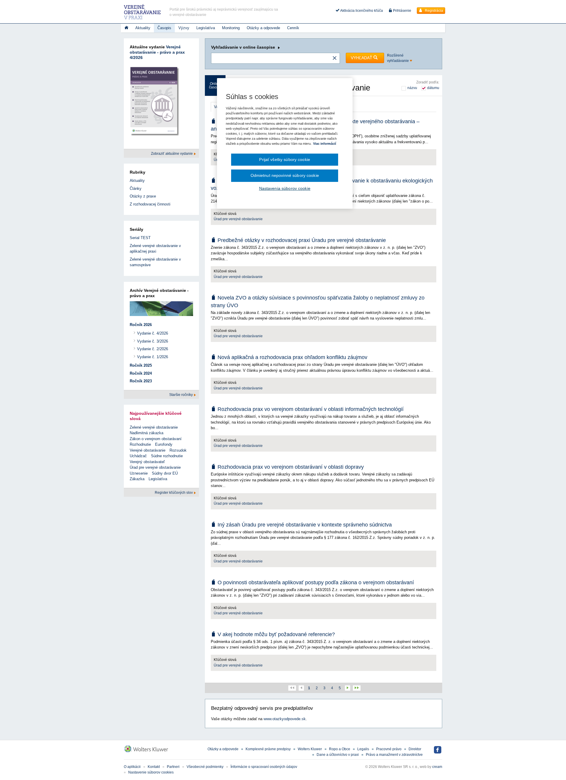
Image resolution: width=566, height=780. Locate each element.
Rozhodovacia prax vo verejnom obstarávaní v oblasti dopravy (291, 467)
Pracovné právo (389, 749)
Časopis (164, 28)
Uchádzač (138, 456)
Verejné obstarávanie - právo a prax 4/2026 (157, 52)
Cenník (293, 28)
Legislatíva (205, 28)
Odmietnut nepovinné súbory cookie (285, 175)
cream (437, 767)
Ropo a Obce (339, 749)
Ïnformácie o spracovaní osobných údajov (264, 767)
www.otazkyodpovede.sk (285, 719)
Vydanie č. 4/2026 (152, 333)
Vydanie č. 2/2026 (152, 349)
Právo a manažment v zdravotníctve (394, 755)
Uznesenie (139, 473)
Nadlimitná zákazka (146, 433)
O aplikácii (132, 767)
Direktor (415, 749)
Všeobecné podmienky (205, 767)
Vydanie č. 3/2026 (152, 341)
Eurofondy (163, 444)
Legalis (363, 749)
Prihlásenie (401, 11)
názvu (412, 88)
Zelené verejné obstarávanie (154, 427)
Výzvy (183, 28)
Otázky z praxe (143, 196)
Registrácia (433, 11)
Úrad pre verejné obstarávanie (238, 219)
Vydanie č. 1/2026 (152, 357)
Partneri (173, 767)
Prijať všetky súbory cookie (284, 159)
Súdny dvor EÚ (165, 473)
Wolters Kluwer (310, 749)
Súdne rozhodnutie (167, 456)
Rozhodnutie (140, 444)
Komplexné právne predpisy (268, 749)
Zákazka (137, 479)
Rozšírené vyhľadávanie (398, 58)
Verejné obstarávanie (147, 450)
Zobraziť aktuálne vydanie (172, 154)
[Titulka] (126, 28)
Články (136, 188)
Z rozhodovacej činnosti (150, 204)
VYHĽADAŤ (362, 57)
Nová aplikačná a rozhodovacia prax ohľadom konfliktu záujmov (292, 357)
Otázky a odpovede (263, 28)
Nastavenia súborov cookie (284, 188)
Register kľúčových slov (174, 493)
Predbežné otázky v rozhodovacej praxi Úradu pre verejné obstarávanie (302, 240)
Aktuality (142, 28)
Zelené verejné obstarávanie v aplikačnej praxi (155, 248)
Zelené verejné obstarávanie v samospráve (155, 262)
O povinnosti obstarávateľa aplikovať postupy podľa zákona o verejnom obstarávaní (316, 582)
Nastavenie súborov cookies (151, 772)
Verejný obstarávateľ (147, 462)
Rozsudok (178, 450)
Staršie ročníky (181, 395)
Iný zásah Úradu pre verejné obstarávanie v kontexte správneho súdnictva (305, 525)
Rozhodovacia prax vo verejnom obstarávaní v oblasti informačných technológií (311, 409)
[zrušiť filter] (334, 58)
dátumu (433, 88)
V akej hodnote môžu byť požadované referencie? (276, 634)
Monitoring (231, 28)
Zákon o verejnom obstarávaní (156, 439)
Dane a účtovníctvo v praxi (338, 755)
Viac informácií (324, 143)
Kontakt (154, 767)
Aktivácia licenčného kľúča (361, 11)
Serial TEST (140, 238)
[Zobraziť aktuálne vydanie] (155, 103)
